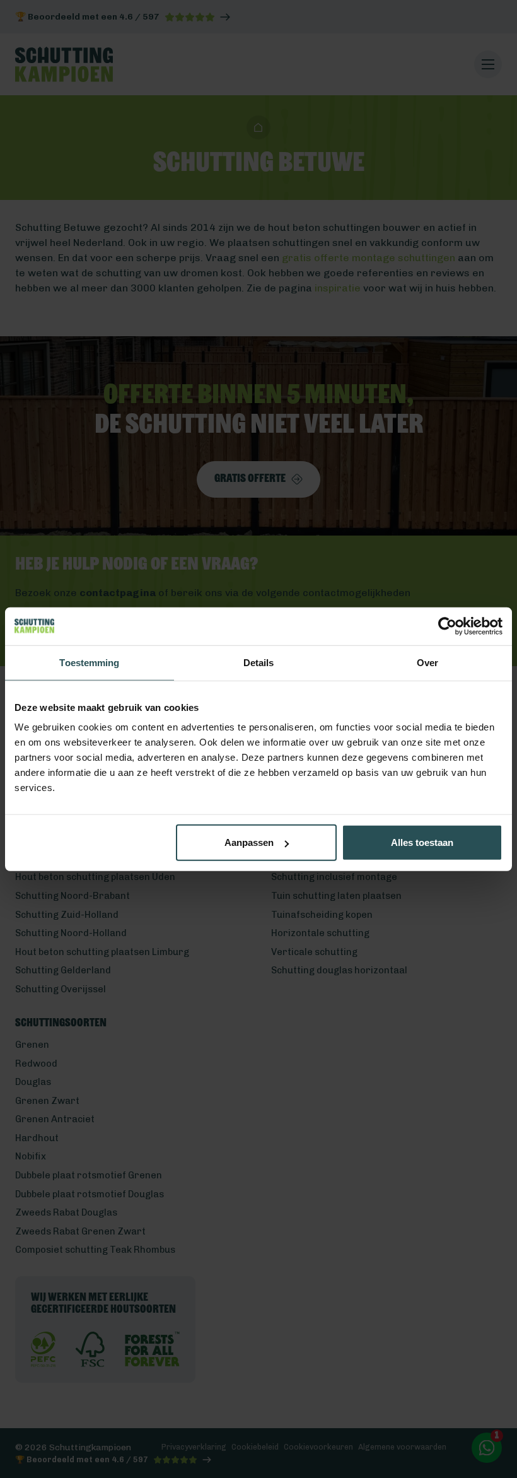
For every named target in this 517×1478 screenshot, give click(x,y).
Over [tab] (427, 662)
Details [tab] (258, 662)
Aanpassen (249, 842)
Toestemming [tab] (89, 662)
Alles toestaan (422, 842)
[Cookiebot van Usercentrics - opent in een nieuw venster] (447, 625)
